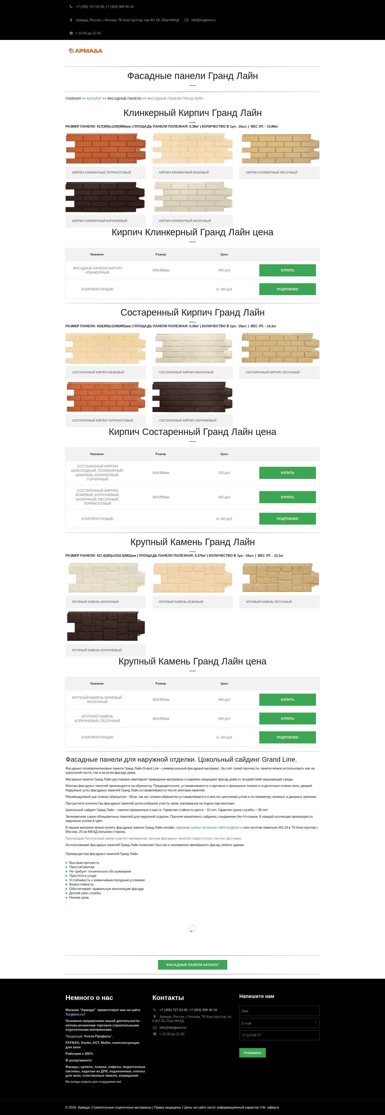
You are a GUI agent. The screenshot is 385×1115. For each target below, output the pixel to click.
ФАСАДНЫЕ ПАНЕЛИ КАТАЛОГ (192, 965)
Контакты (237, 51)
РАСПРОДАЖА (189, 51)
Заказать (215, 51)
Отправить (252, 1053)
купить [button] (287, 270)
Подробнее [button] (288, 289)
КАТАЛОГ (161, 51)
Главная (137, 51)
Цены (298, 51)
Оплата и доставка (269, 51)
